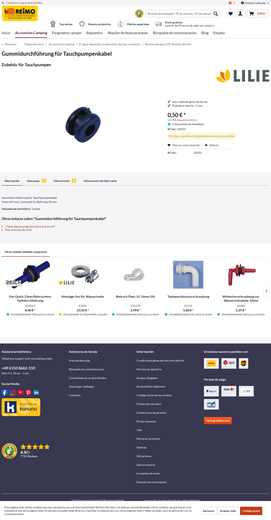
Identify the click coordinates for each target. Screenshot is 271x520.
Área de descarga (79, 360)
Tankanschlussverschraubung (188, 296)
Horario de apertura (148, 369)
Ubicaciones (144, 456)
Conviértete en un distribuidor (88, 378)
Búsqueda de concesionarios (86, 369)
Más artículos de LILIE (18, 229)
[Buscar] (215, 13)
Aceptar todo (228, 510)
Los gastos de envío (148, 473)
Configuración (251, 510)
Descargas (36, 180)
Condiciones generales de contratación (160, 360)
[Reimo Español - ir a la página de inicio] (35, 11)
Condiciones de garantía (151, 412)
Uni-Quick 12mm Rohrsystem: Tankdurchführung (30, 298)
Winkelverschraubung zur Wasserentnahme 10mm (240, 298)
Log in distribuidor (31, 2)
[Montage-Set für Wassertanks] (83, 275)
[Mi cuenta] (241, 13)
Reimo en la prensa (148, 438)
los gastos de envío (134, 500)
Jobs (139, 430)
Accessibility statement (150, 386)
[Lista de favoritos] (230, 13)
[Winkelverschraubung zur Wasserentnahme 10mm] (240, 275)
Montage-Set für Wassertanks (83, 296)
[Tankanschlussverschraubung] (188, 275)
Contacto (12, 2)
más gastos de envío (187, 119)
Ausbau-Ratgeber (147, 378)
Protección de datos (148, 404)
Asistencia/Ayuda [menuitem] (255, 3)
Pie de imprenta (146, 421)
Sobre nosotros (145, 464)
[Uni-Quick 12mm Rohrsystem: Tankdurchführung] (30, 275)
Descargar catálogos (81, 386)
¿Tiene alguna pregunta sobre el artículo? (29, 226)
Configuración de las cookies (154, 395)
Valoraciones (64, 180)
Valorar (214, 145)
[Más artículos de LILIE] (242, 76)
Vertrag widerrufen (218, 420)
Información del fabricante (100, 180)
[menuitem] (182, 13)
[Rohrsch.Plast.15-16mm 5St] (135, 275)
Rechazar (208, 510)
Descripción (12, 180)
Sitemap (141, 447)
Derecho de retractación (151, 482)
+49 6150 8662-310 (18, 368)
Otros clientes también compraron (26, 251)
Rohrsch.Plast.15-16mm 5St (135, 296)
